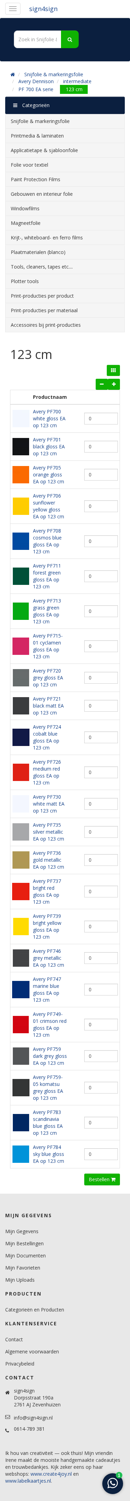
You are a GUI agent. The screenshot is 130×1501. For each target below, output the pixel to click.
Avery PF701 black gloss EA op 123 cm (49, 446)
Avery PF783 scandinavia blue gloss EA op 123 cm (48, 1122)
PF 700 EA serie (35, 89)
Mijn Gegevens (21, 1231)
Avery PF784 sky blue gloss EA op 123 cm (48, 1154)
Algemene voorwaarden (32, 1351)
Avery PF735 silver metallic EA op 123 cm (48, 832)
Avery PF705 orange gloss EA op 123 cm (48, 474)
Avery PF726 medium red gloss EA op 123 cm (47, 772)
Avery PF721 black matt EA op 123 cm (48, 705)
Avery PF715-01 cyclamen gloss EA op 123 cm (48, 646)
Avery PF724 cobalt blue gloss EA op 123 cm (47, 737)
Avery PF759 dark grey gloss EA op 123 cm (50, 1056)
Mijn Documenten (25, 1255)
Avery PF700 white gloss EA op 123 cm (49, 418)
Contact (14, 1339)
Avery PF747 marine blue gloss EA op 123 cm (47, 989)
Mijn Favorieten (22, 1267)
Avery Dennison (36, 81)
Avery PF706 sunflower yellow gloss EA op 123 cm (48, 506)
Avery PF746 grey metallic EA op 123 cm (48, 958)
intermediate (77, 81)
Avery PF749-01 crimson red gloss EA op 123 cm (50, 1024)
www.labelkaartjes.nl (28, 1480)
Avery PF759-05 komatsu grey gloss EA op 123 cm (48, 1087)
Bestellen (100, 1179)
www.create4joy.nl (51, 1474)
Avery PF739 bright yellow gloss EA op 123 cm (47, 926)
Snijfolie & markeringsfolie (53, 74)
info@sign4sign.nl (33, 1417)
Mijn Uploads (20, 1279)
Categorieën (35, 105)
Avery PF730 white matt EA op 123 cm (48, 803)
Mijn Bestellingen (24, 1243)
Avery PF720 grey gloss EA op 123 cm (48, 677)
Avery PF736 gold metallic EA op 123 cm (48, 860)
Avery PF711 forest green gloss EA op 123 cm (47, 576)
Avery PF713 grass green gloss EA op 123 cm (47, 611)
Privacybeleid (19, 1363)
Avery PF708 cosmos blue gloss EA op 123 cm (47, 541)
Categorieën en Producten (34, 1309)
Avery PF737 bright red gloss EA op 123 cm (47, 891)
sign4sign (43, 9)
